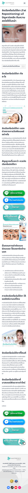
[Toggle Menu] (24, 3)
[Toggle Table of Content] (22, 66)
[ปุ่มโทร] (14, 207)
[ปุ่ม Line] (14, 193)
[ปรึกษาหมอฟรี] (14, 217)
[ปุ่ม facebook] (14, 200)
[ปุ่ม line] (14, 413)
